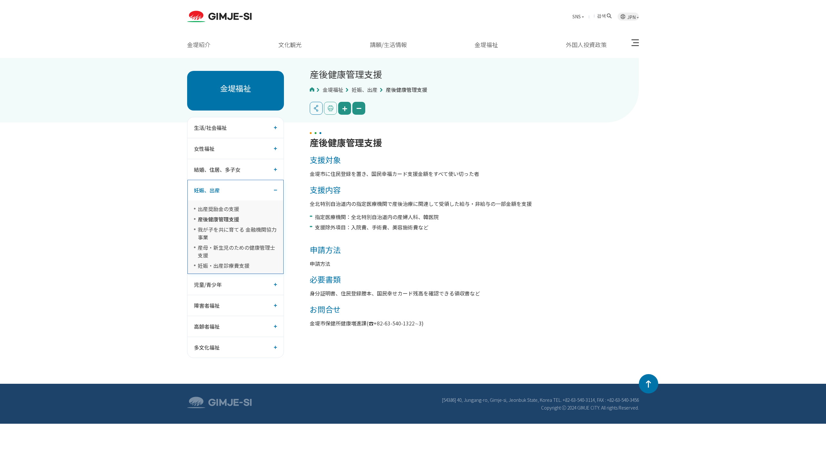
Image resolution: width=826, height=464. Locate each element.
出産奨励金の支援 (218, 209)
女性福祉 (204, 148)
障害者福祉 (207, 305)
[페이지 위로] (648, 383)
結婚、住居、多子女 (217, 169)
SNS (577, 16)
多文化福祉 (207, 347)
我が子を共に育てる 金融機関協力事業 (237, 233)
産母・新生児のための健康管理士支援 (236, 251)
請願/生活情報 (388, 44)
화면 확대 (344, 108)
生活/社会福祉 (210, 127)
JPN (632, 17)
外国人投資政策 (586, 44)
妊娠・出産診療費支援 (223, 265)
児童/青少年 (208, 284)
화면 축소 (358, 108)
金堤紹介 (198, 44)
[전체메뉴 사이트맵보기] (635, 43)
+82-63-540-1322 (394, 323)
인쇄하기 (330, 108)
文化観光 (290, 44)
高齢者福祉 (207, 326)
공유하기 (316, 108)
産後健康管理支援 (218, 219)
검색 (601, 15)
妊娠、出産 (207, 190)
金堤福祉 (486, 44)
